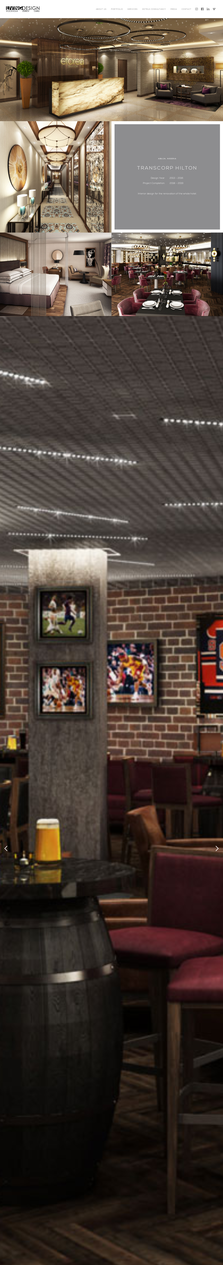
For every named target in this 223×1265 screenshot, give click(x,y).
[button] (101, 9)
